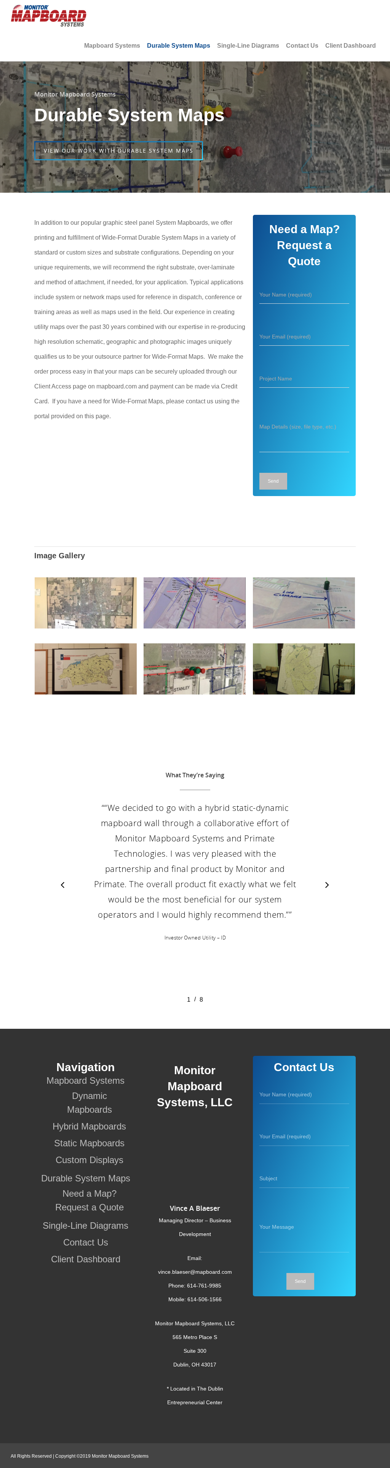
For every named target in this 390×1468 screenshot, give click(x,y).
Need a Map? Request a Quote (89, 1200)
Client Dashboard (350, 45)
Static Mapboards (89, 1143)
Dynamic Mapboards (89, 1103)
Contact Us (302, 45)
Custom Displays (89, 1160)
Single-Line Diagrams (248, 45)
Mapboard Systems (112, 45)
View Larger (85, 596)
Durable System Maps (178, 45)
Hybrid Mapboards (89, 1126)
